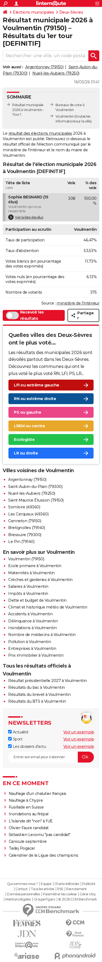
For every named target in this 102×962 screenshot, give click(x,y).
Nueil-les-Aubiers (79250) (55, 73)
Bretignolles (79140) (26, 527)
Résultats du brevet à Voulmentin (39, 694)
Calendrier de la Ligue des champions (43, 855)
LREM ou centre (29, 425)
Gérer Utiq (87, 894)
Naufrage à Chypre (26, 800)
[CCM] (75, 923)
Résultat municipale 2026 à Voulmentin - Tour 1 (28, 110)
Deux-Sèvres (71, 12)
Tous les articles (42, 889)
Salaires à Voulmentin (28, 586)
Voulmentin (64, 116)
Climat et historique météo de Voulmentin (47, 607)
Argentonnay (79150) (44, 66)
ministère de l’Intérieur (78, 303)
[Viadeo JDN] (75, 945)
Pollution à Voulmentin (29, 641)
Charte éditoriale (66, 884)
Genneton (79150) (24, 520)
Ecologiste (24, 439)
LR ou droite (26, 453)
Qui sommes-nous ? (22, 884)
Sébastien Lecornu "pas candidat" (39, 834)
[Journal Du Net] (27, 933)
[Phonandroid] (75, 955)
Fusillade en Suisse (26, 807)
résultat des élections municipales (40, 133)
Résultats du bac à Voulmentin (36, 687)
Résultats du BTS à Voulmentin (37, 701)
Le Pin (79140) (21, 541)
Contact (22, 889)
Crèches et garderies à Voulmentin (40, 579)
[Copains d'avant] (27, 945)
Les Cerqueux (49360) (28, 514)
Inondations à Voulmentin (32, 627)
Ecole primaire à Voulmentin (34, 565)
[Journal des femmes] (27, 923)
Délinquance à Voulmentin (33, 621)
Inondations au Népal (28, 814)
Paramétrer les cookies (60, 894)
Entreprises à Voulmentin (32, 648)
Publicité (88, 884)
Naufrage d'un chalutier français (37, 793)
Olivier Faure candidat (29, 827)
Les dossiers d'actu (29, 746)
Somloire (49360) (24, 507)
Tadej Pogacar (22, 848)
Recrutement (76, 889)
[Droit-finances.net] (75, 934)
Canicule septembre (28, 841)
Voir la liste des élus (29, 217)
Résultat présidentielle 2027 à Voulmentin (47, 680)
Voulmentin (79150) (26, 559)
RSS (60, 889)
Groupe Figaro (44, 899)
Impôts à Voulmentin (28, 593)
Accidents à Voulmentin (30, 613)
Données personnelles (23, 894)
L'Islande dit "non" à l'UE (31, 821)
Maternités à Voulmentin (31, 572)
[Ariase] (27, 956)
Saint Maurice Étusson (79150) (36, 500)
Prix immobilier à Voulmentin (35, 655)
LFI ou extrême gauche (36, 385)
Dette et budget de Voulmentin (37, 600)
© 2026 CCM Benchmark (77, 899)
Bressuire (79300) (24, 534)
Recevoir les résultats (32, 315)
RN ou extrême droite (35, 398)
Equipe (46, 884)
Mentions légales (17, 899)
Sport (17, 739)
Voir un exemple (78, 732)
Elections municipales (33, 12)
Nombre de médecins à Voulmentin (42, 634)
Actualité (20, 732)
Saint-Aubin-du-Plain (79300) (35, 486)
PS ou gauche (27, 412)
